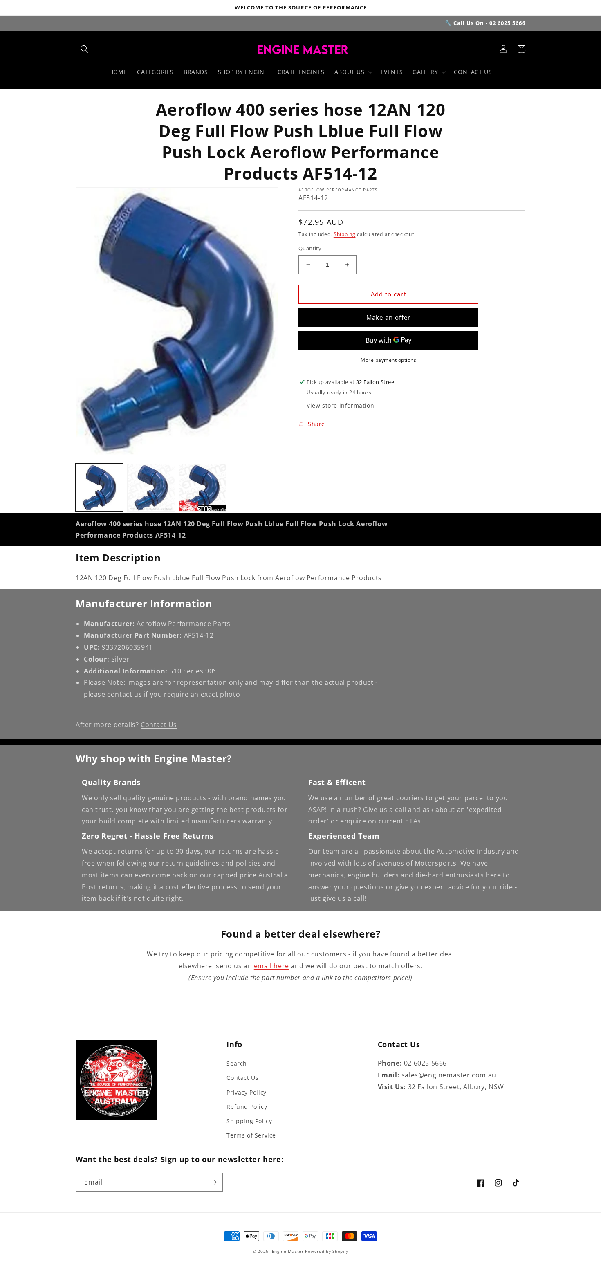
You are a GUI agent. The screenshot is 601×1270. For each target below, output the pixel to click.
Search (236, 1063)
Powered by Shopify (326, 1251)
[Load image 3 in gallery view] (202, 487)
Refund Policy (246, 1107)
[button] (85, 49)
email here (271, 965)
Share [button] (316, 424)
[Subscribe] (213, 1182)
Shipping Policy (249, 1121)
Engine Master (288, 1251)
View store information (340, 405)
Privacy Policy (246, 1092)
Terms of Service (251, 1135)
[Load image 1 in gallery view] (99, 487)
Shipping (345, 234)
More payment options (388, 360)
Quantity (309, 248)
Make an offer (388, 317)
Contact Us (159, 724)
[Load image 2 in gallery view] (151, 487)
